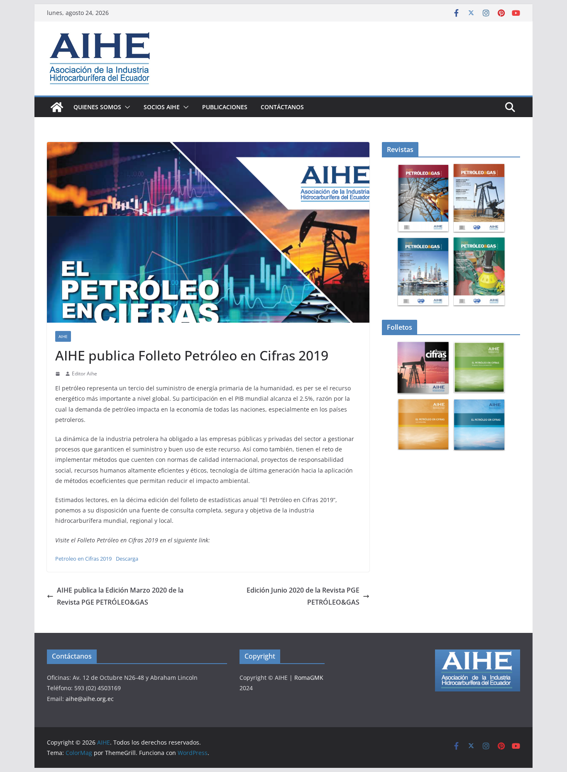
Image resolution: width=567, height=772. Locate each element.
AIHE (63, 336)
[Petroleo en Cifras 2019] (208, 232)
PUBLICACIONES (224, 107)
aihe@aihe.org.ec (90, 699)
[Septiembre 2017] (479, 272)
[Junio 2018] (423, 198)
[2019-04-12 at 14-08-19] (479, 425)
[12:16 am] (58, 373)
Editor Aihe (84, 373)
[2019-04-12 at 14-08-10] (423, 425)
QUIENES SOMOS (97, 107)
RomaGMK (308, 677)
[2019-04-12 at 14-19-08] (423, 368)
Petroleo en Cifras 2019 (83, 558)
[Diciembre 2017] (423, 272)
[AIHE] (57, 107)
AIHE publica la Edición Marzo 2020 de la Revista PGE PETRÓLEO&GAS (120, 596)
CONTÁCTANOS (282, 107)
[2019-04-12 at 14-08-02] (479, 368)
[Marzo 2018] (479, 198)
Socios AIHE (162, 107)
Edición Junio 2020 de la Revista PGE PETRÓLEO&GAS (303, 596)
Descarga (127, 558)
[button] (125, 107)
